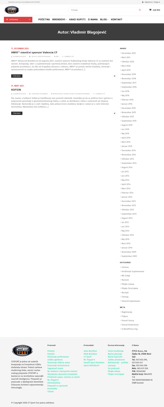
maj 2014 (125, 180)
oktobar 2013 (128, 209)
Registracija (127, 312)
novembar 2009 (129, 252)
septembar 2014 (129, 163)
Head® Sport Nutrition (94, 362)
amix (57, 56)
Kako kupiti (77, 19)
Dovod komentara (130, 325)
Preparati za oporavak (57, 386)
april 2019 (126, 70)
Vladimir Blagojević (19, 56)
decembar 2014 (129, 150)
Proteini (51, 351)
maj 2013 (125, 231)
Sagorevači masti (55, 368)
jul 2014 (125, 171)
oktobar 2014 (128, 159)
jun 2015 (125, 129)
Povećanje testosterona (58, 365)
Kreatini (50, 354)
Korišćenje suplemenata (40, 94)
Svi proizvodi (113, 368)
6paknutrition (57, 94)
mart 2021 (126, 57)
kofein (71, 94)
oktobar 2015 (128, 116)
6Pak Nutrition (90, 354)
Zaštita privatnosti (116, 359)
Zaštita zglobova (55, 359)
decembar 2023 (129, 53)
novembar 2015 (129, 112)
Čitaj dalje (16, 76)
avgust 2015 (127, 125)
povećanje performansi (82, 94)
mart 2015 (126, 142)
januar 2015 (127, 146)
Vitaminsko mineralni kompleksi (62, 374)
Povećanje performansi (58, 357)
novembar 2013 (129, 205)
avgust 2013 (127, 218)
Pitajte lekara (114, 371)
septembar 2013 (129, 214)
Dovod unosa (128, 320)
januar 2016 (127, 104)
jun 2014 (125, 176)
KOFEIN (16, 89)
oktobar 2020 (128, 61)
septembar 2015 (129, 121)
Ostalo (50, 391)
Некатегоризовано (44, 56)
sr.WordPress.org (130, 329)
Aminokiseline (53, 383)
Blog (103, 19)
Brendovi (58, 19)
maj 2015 (125, 133)
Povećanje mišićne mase (58, 362)
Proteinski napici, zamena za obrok (63, 377)
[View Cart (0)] (150, 10)
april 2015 (126, 138)
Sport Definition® (92, 365)
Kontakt (116, 19)
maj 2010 (125, 239)
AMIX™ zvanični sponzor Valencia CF (34, 52)
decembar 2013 (129, 201)
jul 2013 (125, 222)
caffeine (66, 94)
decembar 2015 (129, 108)
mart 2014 (126, 188)
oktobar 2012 (128, 235)
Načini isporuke (115, 357)
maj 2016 (125, 95)
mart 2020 (126, 66)
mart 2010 (126, 243)
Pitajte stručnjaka (116, 374)
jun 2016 (125, 91)
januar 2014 (127, 197)
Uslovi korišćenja (116, 351)
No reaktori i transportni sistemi (62, 371)
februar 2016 (127, 99)
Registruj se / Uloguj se (152, 2)
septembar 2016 (129, 87)
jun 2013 (125, 226)
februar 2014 (127, 193)
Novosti (34, 56)
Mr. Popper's (53, 380)
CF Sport (87, 357)
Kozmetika (52, 388)
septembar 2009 (129, 256)
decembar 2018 (129, 74)
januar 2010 (127, 248)
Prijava (125, 316)
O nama (93, 19)
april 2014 (126, 184)
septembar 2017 (129, 83)
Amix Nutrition (90, 351)
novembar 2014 (129, 154)
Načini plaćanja (115, 354)
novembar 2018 (129, 78)
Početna (44, 19)
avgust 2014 (127, 167)
